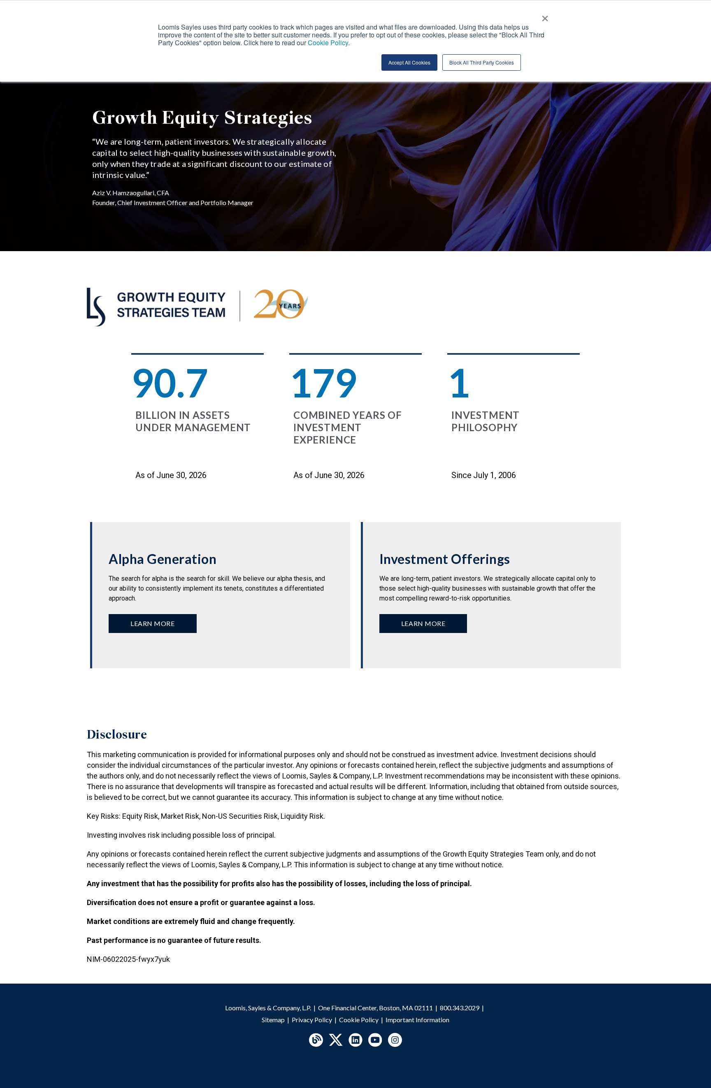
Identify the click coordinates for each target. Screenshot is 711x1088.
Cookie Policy (359, 1019)
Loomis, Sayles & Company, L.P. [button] (268, 1008)
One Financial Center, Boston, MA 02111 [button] (375, 1008)
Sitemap (273, 1019)
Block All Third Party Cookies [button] (481, 62)
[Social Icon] (316, 1040)
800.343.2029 (459, 1008)
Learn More (152, 623)
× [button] (545, 15)
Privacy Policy (312, 1019)
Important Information (417, 1019)
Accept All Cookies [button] (409, 62)
